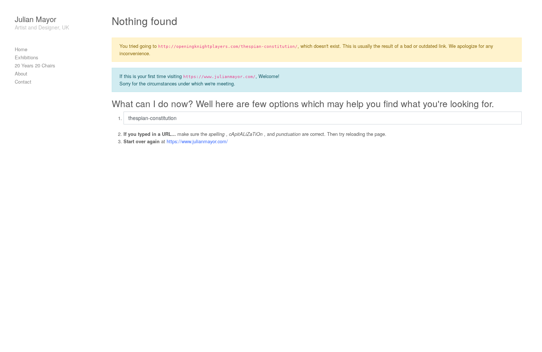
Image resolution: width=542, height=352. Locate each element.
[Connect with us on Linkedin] (518, 344)
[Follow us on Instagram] (525, 344)
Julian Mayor (35, 19)
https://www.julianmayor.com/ (197, 141)
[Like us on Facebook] (512, 344)
